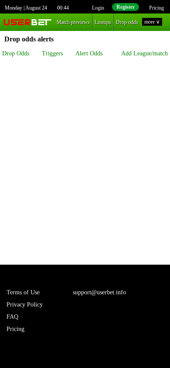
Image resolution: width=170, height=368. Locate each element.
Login (98, 8)
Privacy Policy (25, 304)
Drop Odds (15, 53)
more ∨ (152, 22)
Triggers (52, 53)
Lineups (103, 22)
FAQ (12, 316)
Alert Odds (88, 53)
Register (125, 7)
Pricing (156, 8)
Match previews (73, 22)
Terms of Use (23, 292)
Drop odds (127, 22)
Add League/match (144, 53)
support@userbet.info (99, 292)
